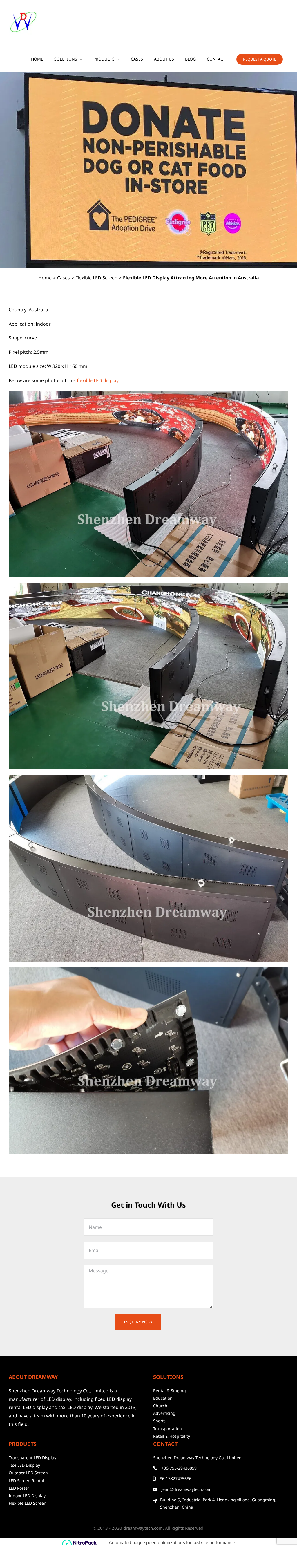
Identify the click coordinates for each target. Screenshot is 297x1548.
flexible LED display (98, 380)
